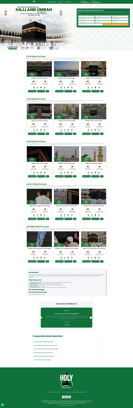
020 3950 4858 (33, 91)
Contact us (68, 1)
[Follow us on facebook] (63, 397)
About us (61, 1)
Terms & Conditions (66, 392)
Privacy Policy (83, 392)
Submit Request (116, 24)
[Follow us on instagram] (66, 397)
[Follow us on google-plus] (69, 397)
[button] (91, 317)
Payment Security (75, 392)
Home (48, 392)
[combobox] (86, 19)
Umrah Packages (51, 1)
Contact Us (58, 392)
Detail (47, 90)
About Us (53, 392)
